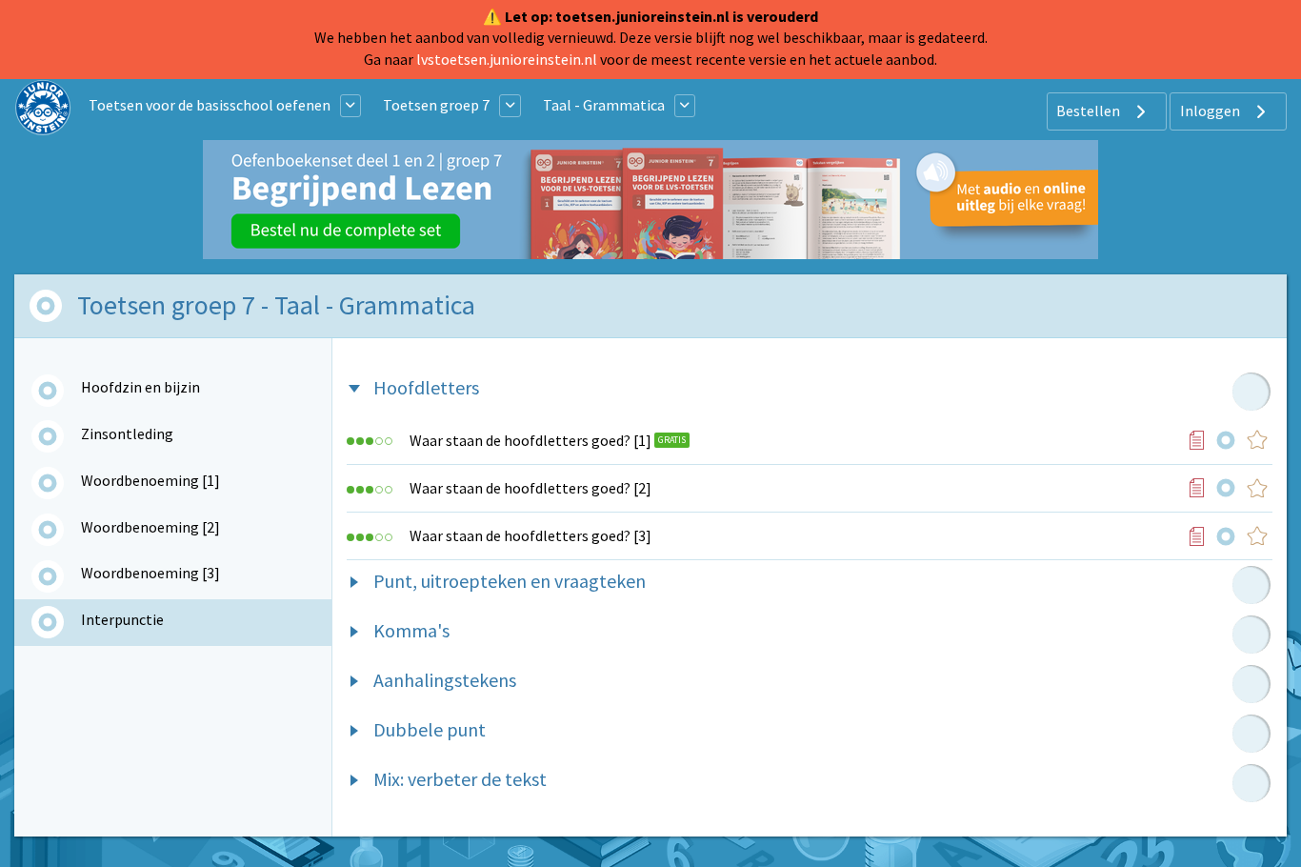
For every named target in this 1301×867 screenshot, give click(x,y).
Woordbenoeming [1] (150, 480)
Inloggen (1211, 110)
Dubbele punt (429, 729)
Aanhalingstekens (444, 680)
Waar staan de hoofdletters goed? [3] (530, 535)
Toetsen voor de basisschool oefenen (209, 104)
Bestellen (1089, 110)
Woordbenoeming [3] (150, 572)
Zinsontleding (127, 433)
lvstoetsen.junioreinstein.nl (506, 59)
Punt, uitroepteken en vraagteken (509, 581)
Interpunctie (122, 619)
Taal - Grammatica (604, 104)
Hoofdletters (426, 387)
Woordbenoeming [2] (150, 526)
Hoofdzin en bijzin (140, 386)
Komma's (411, 630)
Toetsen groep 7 (436, 104)
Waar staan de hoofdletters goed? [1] (530, 440)
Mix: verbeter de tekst (460, 779)
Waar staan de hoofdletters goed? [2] (530, 487)
